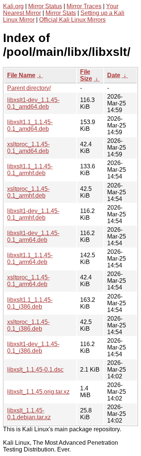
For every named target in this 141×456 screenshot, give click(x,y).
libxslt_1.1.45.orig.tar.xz (38, 391)
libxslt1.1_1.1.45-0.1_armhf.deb (30, 169)
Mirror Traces (84, 6)
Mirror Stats (60, 13)
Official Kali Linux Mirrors (72, 19)
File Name (21, 75)
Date (113, 75)
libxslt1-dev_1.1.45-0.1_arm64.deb (33, 236)
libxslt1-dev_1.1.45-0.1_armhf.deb (33, 214)
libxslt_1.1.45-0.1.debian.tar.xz (29, 413)
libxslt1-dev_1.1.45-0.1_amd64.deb (33, 103)
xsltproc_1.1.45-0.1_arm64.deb (28, 280)
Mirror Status (45, 6)
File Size (86, 75)
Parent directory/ (29, 88)
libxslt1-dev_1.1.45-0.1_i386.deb (33, 347)
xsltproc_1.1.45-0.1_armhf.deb (28, 192)
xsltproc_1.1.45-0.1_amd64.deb (28, 147)
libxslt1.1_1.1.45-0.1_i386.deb (30, 303)
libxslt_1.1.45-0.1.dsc (35, 369)
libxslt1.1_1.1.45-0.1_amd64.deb (30, 125)
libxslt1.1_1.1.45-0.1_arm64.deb (30, 258)
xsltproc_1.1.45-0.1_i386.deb (28, 325)
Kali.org (13, 6)
